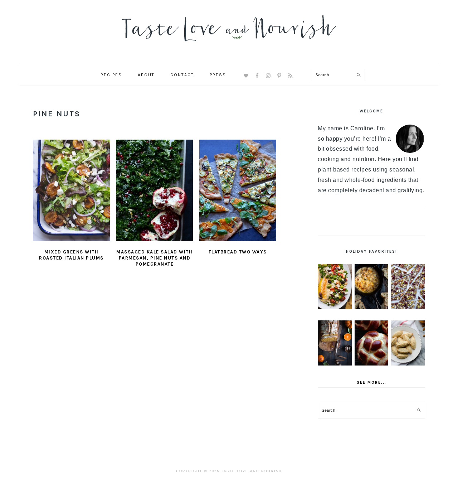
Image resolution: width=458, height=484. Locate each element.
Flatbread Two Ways (238, 252)
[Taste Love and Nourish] (229, 46)
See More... (371, 382)
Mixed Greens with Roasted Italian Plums (71, 255)
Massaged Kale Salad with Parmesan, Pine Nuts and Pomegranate (154, 258)
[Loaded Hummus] (335, 286)
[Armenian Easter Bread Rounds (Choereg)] (372, 343)
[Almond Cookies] (408, 343)
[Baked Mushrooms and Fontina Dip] (372, 286)
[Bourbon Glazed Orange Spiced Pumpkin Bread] (335, 343)
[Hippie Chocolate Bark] (408, 286)
